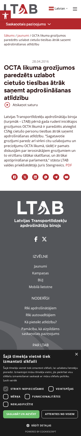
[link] (5, 15)
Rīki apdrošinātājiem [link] (40, 308)
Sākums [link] (9, 35)
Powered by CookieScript (40, 431)
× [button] (76, 354)
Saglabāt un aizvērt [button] (21, 414)
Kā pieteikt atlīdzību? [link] (41, 322)
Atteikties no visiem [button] (59, 414)
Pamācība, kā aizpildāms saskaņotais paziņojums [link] (40, 331)
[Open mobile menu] (75, 9)
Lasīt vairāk (10, 380)
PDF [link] (69, 165)
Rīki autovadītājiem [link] (40, 315)
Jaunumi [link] (23, 35)
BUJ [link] (40, 280)
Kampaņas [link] (40, 273)
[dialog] (40, 393)
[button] (40, 425)
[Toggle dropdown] (49, 24)
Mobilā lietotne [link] (40, 287)
